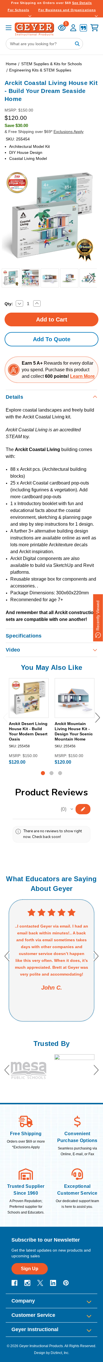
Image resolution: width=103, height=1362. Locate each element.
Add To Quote (51, 339)
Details (14, 397)
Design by (42, 1353)
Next (91, 278)
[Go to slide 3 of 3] (60, 773)
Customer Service (33, 1315)
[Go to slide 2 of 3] (51, 773)
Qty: (9, 303)
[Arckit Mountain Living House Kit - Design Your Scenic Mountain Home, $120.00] (74, 698)
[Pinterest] (66, 1283)
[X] (40, 1283)
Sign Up (29, 1268)
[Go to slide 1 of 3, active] (43, 773)
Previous (6, 278)
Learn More (82, 376)
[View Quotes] (83, 28)
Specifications (24, 636)
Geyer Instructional (34, 1329)
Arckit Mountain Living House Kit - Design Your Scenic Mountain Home (74, 731)
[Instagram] (27, 1283)
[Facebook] (14, 1283)
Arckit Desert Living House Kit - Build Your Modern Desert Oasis (28, 731)
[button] (71, 809)
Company (23, 1301)
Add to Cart (28, 713)
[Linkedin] (53, 1283)
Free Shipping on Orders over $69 (51, 3)
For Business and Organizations (67, 10)
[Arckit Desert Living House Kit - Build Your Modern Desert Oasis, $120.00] (28, 698)
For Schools (18, 10)
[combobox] (44, 43)
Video (13, 650)
